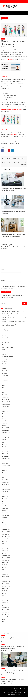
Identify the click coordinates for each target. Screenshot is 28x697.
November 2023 (6, 461)
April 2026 (4, 392)
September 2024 (6, 437)
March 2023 (5, 479)
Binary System (5, 333)
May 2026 (4, 390)
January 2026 (5, 399)
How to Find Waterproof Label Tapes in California (13, 212)
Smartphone (5, 373)
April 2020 (4, 546)
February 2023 (5, 482)
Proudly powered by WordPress (10, 692)
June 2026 (4, 387)
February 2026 (5, 397)
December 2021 (6, 515)
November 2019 (6, 557)
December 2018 (6, 579)
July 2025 (4, 413)
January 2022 (5, 513)
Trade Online (5, 375)
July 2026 (4, 385)
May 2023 (4, 475)
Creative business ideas (7, 347)
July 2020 (4, 541)
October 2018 (5, 583)
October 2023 (5, 463)
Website (3, 280)
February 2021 (5, 527)
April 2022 (4, 505)
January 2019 (5, 576)
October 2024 (5, 435)
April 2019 (4, 569)
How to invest (5, 352)
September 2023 (6, 465)
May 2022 (4, 503)
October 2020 (5, 534)
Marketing (4, 359)
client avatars (14, 134)
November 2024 (6, 432)
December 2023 (6, 458)
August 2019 (5, 562)
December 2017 (6, 607)
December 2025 (6, 401)
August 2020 (5, 539)
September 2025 (6, 409)
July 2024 (4, 442)
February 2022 (5, 510)
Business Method (6, 340)
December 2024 (6, 430)
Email (2, 275)
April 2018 (4, 598)
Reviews (4, 368)
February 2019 (5, 574)
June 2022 (4, 501)
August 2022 (5, 496)
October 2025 (5, 406)
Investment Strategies (7, 356)
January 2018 (5, 605)
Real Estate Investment (7, 366)
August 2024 (5, 439)
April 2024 (4, 449)
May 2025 (4, 418)
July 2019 (4, 564)
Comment (3, 252)
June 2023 (4, 472)
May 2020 (4, 543)
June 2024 (4, 444)
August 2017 (5, 616)
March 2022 (5, 508)
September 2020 (6, 536)
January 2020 (5, 553)
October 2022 (5, 491)
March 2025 (5, 423)
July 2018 (4, 590)
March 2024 (5, 451)
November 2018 (6, 581)
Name (2, 269)
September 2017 (6, 614)
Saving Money (5, 370)
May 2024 (4, 446)
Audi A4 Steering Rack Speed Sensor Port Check (13, 311)
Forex (3, 349)
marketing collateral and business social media (11, 109)
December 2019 (6, 555)
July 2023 (4, 470)
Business (3, 38)
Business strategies (6, 344)
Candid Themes (15, 694)
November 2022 (6, 489)
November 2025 (6, 404)
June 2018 (4, 593)
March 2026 (5, 394)
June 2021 (4, 522)
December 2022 (6, 487)
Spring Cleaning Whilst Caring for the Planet (14, 158)
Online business (6, 363)
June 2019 (4, 567)
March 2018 (5, 600)
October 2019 (5, 560)
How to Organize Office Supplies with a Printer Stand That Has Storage (13, 235)
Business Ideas (5, 337)
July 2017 (4, 619)
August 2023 (5, 468)
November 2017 (6, 609)
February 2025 (5, 425)
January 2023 (5, 484)
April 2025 (4, 420)
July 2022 (4, 498)
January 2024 (5, 456)
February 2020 (5, 550)
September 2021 (6, 520)
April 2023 (4, 477)
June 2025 (4, 416)
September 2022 (6, 494)
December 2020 (6, 529)
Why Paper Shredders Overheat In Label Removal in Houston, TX (14, 189)
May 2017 (4, 624)
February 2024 (5, 453)
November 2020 (6, 531)
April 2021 (4, 524)
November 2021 (6, 517)
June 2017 (4, 621)
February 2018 (5, 602)
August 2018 (5, 588)
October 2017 (5, 612)
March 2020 (5, 548)
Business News (6, 342)
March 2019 (5, 572)
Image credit (4, 76)
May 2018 (4, 595)
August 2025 (5, 411)
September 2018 (6, 586)
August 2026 (5, 383)
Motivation (4, 361)
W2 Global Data (9, 59)
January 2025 (5, 427)
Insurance (4, 354)
